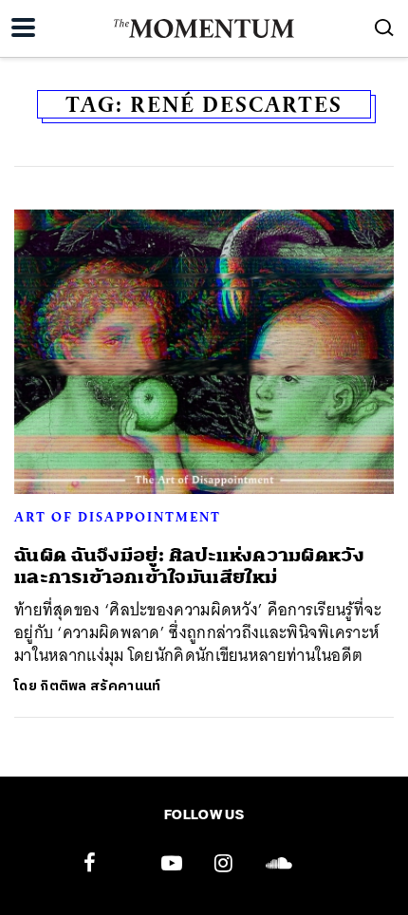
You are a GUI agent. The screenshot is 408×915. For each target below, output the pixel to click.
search (384, 27)
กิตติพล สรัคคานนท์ (100, 686)
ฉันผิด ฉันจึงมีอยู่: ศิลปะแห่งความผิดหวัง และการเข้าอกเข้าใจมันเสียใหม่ (189, 566)
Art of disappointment (117, 516)
